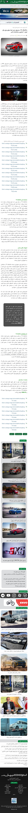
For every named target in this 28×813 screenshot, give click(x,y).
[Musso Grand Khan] (14, 705)
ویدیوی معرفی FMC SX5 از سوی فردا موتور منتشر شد (14, 560)
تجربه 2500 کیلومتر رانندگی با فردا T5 (17, 501)
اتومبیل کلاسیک (7, 791)
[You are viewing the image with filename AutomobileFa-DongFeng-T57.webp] (14, 425)
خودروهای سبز (20, 790)
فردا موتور (12, 434)
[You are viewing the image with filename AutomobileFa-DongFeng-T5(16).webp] (14, 169)
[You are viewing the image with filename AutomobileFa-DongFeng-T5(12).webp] (14, 153)
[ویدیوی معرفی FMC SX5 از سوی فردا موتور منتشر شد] (14, 550)
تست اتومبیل (20, 791)
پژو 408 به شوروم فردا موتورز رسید (18, 461)
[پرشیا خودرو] (14, 17)
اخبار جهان (7, 785)
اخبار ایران (20, 785)
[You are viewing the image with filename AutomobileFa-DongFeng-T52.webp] (14, 404)
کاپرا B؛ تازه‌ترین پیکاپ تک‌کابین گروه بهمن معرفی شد (14, 579)
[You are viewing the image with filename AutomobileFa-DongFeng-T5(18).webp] (14, 178)
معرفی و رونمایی (7, 786)
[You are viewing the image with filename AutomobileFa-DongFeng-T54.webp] (14, 412)
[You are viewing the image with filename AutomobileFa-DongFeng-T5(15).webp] (14, 165)
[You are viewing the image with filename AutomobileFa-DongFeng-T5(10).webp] (14, 144)
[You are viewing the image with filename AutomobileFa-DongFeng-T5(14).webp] (14, 161)
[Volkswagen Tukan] (14, 662)
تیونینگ (7, 790)
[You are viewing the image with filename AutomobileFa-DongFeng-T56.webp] (14, 420)
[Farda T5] (14, 490)
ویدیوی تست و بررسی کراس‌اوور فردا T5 (17, 481)
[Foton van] (14, 727)
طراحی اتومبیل (7, 793)
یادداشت (7, 789)
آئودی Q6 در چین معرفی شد (19, 572)
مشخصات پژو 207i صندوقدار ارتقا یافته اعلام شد (15, 581)
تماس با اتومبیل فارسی (14, 778)
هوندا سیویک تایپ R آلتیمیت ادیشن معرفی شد (15, 583)
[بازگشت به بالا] (2, 810)
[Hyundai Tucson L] (14, 619)
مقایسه (20, 793)
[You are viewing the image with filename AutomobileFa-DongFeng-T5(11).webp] (14, 149)
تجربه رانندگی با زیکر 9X (20, 586)
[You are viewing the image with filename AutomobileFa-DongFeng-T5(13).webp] (14, 157)
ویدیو (14, 794)
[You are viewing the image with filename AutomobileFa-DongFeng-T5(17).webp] (14, 174)
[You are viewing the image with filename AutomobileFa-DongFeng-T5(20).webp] (14, 186)
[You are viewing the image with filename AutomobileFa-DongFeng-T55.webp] (14, 416)
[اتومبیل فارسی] (14, 22)
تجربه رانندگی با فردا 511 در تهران (18, 521)
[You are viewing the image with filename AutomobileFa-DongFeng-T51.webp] (14, 400)
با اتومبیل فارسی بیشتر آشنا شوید (14, 779)
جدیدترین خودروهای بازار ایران (20, 787)
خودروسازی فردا (18, 434)
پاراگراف (7, 787)
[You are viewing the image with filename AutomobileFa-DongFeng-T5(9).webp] (14, 190)
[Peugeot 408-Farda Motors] (14, 451)
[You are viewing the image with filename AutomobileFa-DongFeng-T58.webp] (14, 429)
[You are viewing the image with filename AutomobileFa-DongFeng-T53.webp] (14, 408)
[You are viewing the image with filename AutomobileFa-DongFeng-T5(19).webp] (14, 182)
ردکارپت (24, 434)
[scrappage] (14, 640)
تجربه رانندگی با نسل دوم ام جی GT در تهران (16, 540)
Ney (16, 809)
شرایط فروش (20, 786)
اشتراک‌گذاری (12, 35)
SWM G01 (20, 323)
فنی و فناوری (20, 789)
